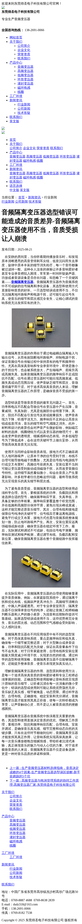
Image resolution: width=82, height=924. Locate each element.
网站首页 (16, 37)
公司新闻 (24, 108)
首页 (13, 139)
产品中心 (16, 62)
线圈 (21, 92)
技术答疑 (24, 112)
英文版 (14, 121)
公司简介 (24, 45)
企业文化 (24, 50)
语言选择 (16, 185)
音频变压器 (25, 66)
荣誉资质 (24, 54)
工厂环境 (16, 96)
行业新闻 (24, 104)
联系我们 (24, 58)
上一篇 (45, 772)
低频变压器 (25, 75)
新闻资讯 (16, 100)
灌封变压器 (25, 83)
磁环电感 (24, 87)
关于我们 (16, 41)
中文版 (14, 190)
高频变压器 (25, 71)
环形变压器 (25, 79)
